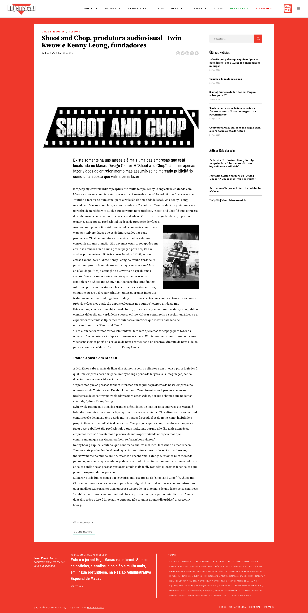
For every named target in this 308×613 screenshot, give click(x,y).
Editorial (234, 571)
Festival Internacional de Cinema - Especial (242, 576)
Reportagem (231, 591)
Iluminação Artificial (206, 586)
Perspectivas (196, 591)
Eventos (200, 8)
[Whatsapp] (192, 53)
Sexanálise (245, 591)
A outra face (219, 561)
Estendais (187, 576)
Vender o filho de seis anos (225, 79)
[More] (197, 53)
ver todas (77, 586)
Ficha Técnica (237, 607)
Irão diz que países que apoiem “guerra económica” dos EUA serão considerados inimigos (234, 63)
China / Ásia (206, 566)
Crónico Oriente (223, 566)
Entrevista (174, 576)
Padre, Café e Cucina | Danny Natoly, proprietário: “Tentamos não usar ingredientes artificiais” (231, 163)
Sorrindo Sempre (177, 595)
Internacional (226, 586)
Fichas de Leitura (177, 581)
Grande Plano (138, 8)
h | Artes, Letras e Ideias (181, 586)
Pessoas (74, 31)
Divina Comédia (176, 571)
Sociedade (112, 8)
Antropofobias (203, 561)
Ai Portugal (188, 561)
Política (90, 8)
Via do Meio (264, 8)
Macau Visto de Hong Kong (248, 586)
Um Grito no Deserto (198, 595)
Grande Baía (239, 8)
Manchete (174, 591)
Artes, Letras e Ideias (238, 561)
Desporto (179, 8)
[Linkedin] (187, 53)
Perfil (184, 591)
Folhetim (193, 581)
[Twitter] (183, 53)
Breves (255, 561)
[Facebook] (178, 53)
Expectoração (211, 576)
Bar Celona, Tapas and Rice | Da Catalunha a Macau (235, 190)
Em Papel (269, 607)
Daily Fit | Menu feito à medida (228, 200)
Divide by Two (95, 607)
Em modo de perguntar (252, 571)
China (160, 8)
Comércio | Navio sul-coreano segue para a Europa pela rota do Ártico (235, 129)
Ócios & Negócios (53, 31)
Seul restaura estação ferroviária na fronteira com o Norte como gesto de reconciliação (232, 111)
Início (222, 607)
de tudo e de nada (253, 566)
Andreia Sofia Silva (51, 53)
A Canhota (174, 561)
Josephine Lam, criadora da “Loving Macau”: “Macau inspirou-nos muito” (232, 177)
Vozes (218, 8)
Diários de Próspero (195, 571)
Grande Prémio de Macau (241, 581)
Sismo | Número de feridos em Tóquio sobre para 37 (232, 93)
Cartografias (176, 566)
